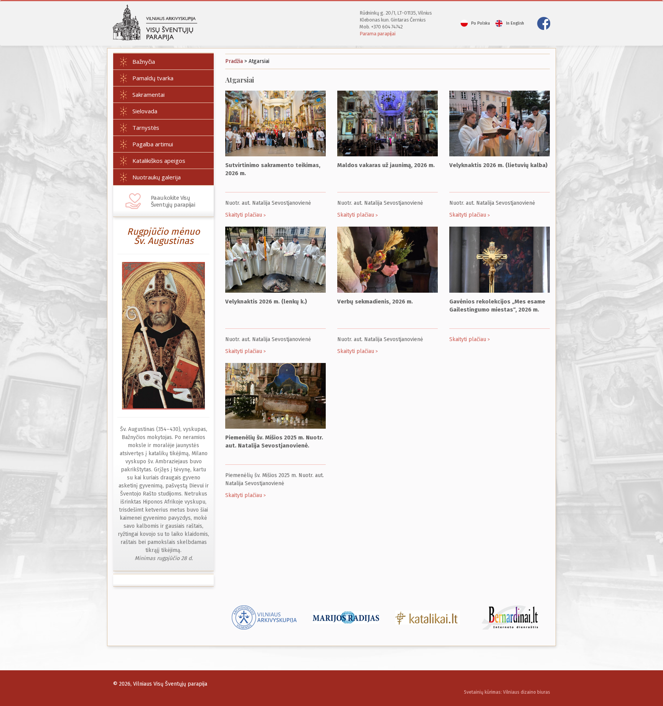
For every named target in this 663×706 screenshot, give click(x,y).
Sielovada (144, 111)
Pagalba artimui (152, 144)
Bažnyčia (143, 61)
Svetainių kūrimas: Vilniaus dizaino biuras (507, 692)
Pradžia (234, 61)
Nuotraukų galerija (156, 177)
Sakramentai (148, 94)
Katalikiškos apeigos (158, 160)
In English (515, 23)
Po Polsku (480, 23)
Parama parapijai (378, 33)
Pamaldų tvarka (152, 78)
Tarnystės (145, 127)
